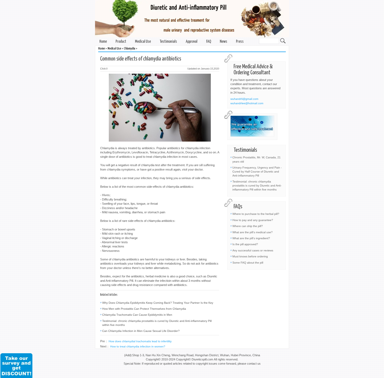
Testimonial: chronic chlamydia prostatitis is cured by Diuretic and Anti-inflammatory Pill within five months (257, 185)
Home (103, 42)
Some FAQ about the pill (247, 262)
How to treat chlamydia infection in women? (137, 346)
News (223, 42)
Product (121, 42)
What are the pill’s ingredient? (251, 238)
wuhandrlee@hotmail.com (246, 103)
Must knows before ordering (250, 256)
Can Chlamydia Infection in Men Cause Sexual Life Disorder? (141, 330)
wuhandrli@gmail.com (244, 98)
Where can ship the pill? (247, 226)
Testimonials (168, 42)
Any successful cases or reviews (252, 250)
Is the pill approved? (245, 244)
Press (240, 42)
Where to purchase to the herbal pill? (255, 213)
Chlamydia (129, 48)
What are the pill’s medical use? (252, 232)
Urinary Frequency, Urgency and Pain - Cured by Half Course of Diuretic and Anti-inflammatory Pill (257, 171)
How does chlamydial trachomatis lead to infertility (140, 341)
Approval (191, 42)
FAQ (208, 42)
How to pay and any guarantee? (252, 220)
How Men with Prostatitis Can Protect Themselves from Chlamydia (144, 308)
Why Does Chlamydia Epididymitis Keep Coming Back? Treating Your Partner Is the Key (157, 302)
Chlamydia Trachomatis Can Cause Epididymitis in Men (137, 314)
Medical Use (143, 42)
